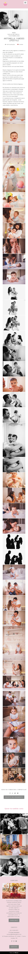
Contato (14, 946)
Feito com (14, 952)
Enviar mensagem (14, 932)
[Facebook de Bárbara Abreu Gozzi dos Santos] (11, 941)
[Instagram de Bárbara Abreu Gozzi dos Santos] (13, 941)
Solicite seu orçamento (14, 797)
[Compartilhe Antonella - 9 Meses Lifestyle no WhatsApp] (12, 793)
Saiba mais (14, 920)
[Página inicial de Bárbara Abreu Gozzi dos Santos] (5, 4)
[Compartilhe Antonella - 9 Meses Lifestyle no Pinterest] (17, 793)
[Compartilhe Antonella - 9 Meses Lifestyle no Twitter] (15, 793)
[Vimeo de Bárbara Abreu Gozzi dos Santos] (16, 941)
